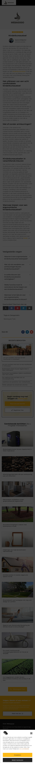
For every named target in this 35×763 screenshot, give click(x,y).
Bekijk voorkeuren (17, 760)
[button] (31, 733)
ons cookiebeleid (24, 749)
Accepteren (17, 755)
